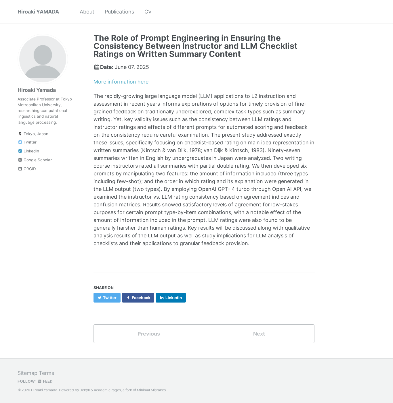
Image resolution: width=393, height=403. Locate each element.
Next (259, 334)
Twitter (29, 142)
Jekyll (85, 390)
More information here (121, 82)
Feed (47, 381)
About (87, 12)
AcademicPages (107, 390)
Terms (46, 373)
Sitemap (27, 373)
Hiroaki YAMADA (38, 12)
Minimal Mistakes (151, 390)
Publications (119, 12)
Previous (149, 334)
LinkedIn (30, 151)
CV (148, 12)
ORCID (29, 168)
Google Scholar (37, 160)
